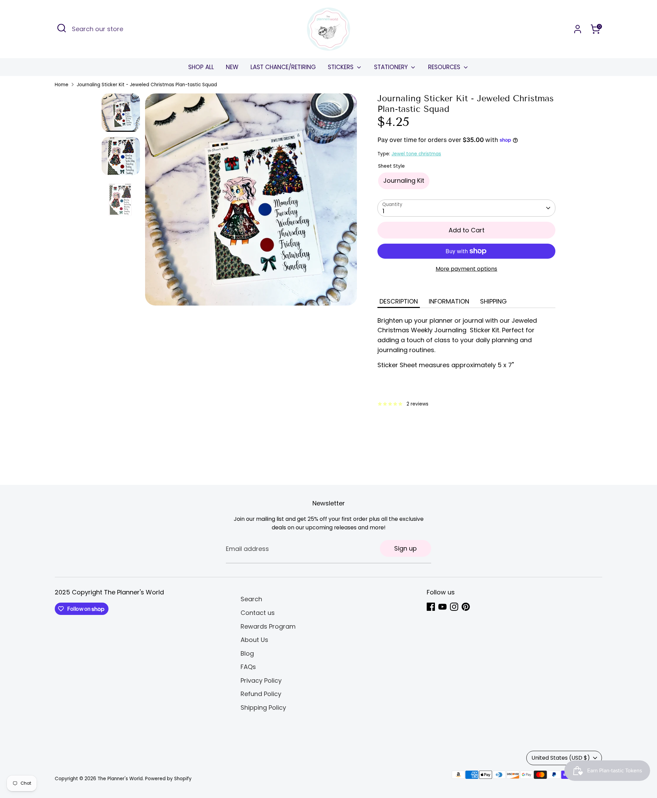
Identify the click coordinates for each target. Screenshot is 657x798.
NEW (232, 67)
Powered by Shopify (168, 778)
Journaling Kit (403, 180)
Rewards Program (268, 626)
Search (251, 599)
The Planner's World (120, 778)
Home (61, 84)
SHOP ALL (201, 67)
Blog (247, 653)
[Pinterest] (466, 607)
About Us (254, 639)
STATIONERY (392, 67)
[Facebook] (431, 607)
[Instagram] (454, 607)
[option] (251, 202)
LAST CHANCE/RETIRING (283, 67)
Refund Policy (261, 694)
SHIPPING (493, 301)
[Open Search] (61, 28)
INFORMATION (449, 301)
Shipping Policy (263, 707)
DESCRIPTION (398, 301)
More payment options (466, 269)
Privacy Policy (261, 680)
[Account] (577, 29)
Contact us (258, 612)
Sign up (405, 548)
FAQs (248, 666)
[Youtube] (442, 607)
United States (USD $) (560, 758)
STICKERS (341, 67)
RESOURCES (445, 67)
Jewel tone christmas (416, 154)
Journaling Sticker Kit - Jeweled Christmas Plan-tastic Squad (147, 84)
